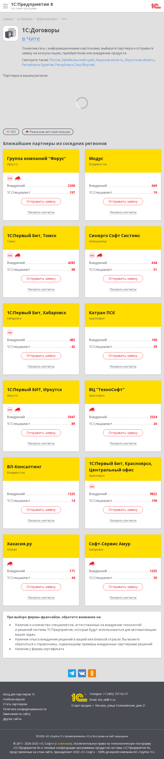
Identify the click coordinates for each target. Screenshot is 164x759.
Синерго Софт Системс (114, 235)
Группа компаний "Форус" (36, 158)
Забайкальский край (78, 60)
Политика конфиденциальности (24, 709)
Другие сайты (12, 719)
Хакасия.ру (19, 544)
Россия (55, 60)
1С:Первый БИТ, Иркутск (34, 389)
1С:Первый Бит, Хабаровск (36, 312)
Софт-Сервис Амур (109, 544)
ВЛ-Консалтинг (24, 466)
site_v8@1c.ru (106, 700)
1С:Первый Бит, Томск (31, 235)
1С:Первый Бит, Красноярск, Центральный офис (120, 467)
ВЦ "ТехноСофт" (107, 389)
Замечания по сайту (16, 714)
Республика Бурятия (37, 64)
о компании (63, 743)
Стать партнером (15, 704)
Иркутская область (140, 60)
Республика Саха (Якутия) (75, 64)
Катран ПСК (102, 312)
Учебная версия (14, 699)
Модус (96, 158)
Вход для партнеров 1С (19, 694)
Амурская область (109, 60)
